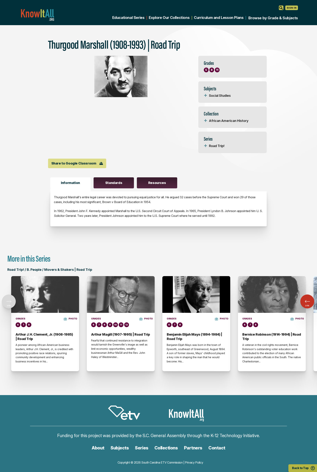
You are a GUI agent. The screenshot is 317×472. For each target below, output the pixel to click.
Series (141, 448)
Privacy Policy (194, 462)
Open (205, 95)
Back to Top (300, 468)
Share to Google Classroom (73, 163)
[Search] (281, 8)
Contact (216, 448)
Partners (193, 448)
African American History (228, 121)
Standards (113, 183)
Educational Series (128, 17)
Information (70, 183)
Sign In (291, 7)
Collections (166, 448)
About (98, 448)
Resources (157, 183)
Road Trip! (217, 146)
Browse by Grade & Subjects (273, 18)
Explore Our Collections (169, 17)
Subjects (119, 448)
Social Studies (220, 95)
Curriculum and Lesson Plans (218, 17)
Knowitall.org (37, 15)
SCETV (126, 413)
